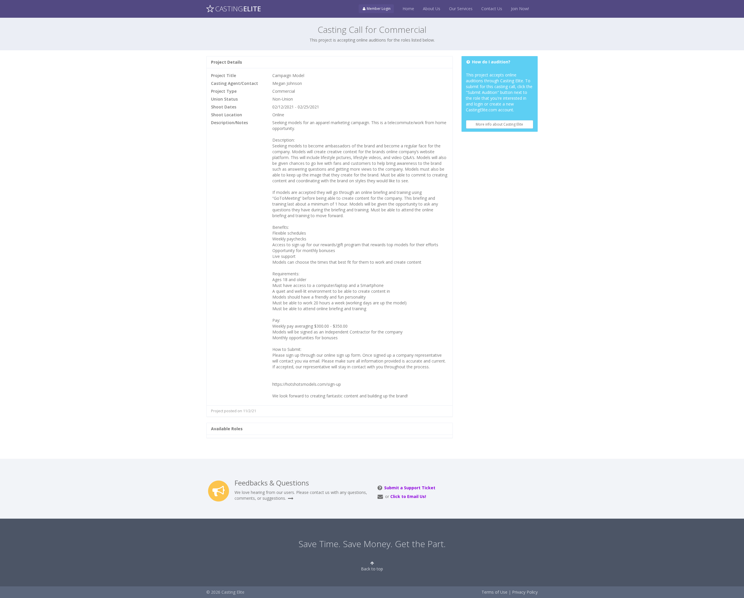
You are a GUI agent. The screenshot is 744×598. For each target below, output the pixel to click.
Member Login (378, 8)
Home (408, 8)
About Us (431, 8)
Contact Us (491, 8)
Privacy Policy (525, 592)
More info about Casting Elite (499, 124)
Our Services (461, 8)
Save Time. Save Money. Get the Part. (372, 544)
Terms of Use (494, 592)
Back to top (372, 569)
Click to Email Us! (408, 496)
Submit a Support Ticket (409, 487)
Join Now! (520, 8)
